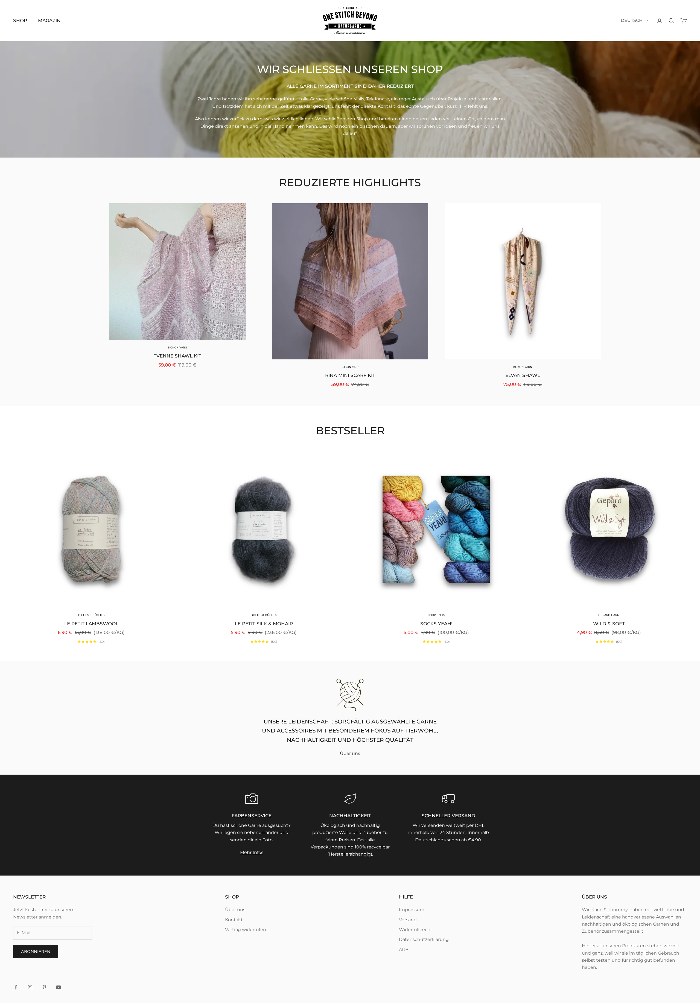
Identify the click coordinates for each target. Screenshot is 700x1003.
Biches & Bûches (91, 615)
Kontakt (234, 919)
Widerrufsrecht (415, 929)
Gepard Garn (608, 615)
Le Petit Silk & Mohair (264, 623)
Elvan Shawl (522, 375)
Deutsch (632, 20)
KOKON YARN (177, 347)
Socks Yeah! (436, 623)
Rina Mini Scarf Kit (350, 375)
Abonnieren (35, 951)
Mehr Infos (251, 852)
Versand (408, 919)
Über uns (350, 753)
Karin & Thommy (609, 909)
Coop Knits (436, 615)
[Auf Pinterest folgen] (44, 987)
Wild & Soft (609, 623)
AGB (404, 949)
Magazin (49, 20)
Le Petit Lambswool (91, 623)
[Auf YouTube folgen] (58, 987)
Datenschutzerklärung (424, 939)
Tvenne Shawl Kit (177, 356)
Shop (20, 20)
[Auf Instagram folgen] (30, 987)
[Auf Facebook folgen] (16, 987)
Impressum (411, 909)
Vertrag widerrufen (245, 929)
